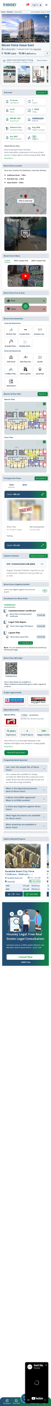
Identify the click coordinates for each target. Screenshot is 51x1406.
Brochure (40, 92)
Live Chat (39, 894)
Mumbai (10, 12)
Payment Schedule (37, 556)
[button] (7, 1401)
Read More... (9, 158)
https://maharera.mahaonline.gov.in (18, 684)
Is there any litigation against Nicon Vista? (23, 808)
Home (3, 12)
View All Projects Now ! (16, 752)
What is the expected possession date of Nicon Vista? (21, 790)
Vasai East (18, 12)
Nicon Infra (9, 49)
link (16, 650)
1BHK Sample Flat (21, 260)
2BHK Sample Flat (38, 260)
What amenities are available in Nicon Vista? (21, 826)
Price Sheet (40, 478)
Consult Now (25, 957)
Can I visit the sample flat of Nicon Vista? (22, 768)
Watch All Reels (42, 60)
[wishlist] (46, 17)
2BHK (24, 485)
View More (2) (27, 643)
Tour (21, 894)
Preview (40, 615)
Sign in (35, 5)
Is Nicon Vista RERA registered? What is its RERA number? (20, 799)
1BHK (11, 485)
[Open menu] (46, 4)
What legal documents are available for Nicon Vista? (23, 817)
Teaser (7, 260)
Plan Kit (41, 394)
